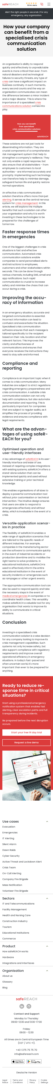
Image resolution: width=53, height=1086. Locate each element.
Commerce (9, 938)
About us (7, 976)
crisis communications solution (21, 104)
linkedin (21, 1006)
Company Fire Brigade (15, 879)
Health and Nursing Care (16, 915)
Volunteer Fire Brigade (15, 891)
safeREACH (31, 459)
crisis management (26, 203)
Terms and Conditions (18, 1081)
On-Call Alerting (11, 873)
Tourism (7, 927)
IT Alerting (8, 838)
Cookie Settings (44, 1081)
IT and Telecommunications (18, 903)
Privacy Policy (33, 1081)
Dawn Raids (9, 850)
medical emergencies (15, 596)
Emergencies (10, 832)
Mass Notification (12, 885)
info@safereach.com (26, 1054)
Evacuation (8, 826)
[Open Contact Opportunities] (42, 4)
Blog (4, 987)
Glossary (7, 981)
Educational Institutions (15, 932)
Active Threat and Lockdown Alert (22, 861)
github (28, 1006)
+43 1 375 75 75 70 (26, 1050)
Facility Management (14, 909)
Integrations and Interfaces (18, 963)
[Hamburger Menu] (49, 4)
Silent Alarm (9, 844)
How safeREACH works (15, 951)
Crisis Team (9, 867)
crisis (5, 81)
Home (10, 4)
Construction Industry (15, 921)
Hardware (8, 957)
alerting (6, 199)
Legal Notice (5, 1081)
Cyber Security (11, 856)
